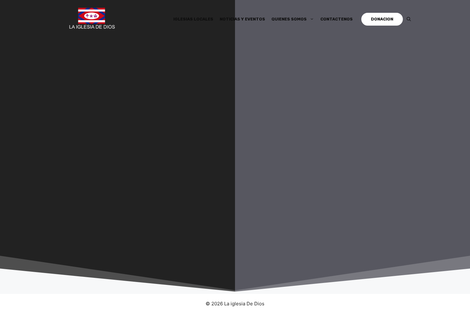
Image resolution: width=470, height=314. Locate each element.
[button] (408, 19)
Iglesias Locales (193, 19)
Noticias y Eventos (242, 19)
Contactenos (336, 19)
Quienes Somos (289, 19)
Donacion (382, 19)
